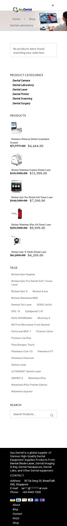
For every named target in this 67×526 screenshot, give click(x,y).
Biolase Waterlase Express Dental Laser (30, 170)
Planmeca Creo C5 (21, 351)
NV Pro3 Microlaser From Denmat (30, 324)
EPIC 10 (15, 311)
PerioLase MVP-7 (21, 331)
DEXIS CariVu (44, 304)
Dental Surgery (21, 103)
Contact (17, 513)
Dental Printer (21, 94)
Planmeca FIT (45, 351)
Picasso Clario (44, 331)
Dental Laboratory (23, 85)
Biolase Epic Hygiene (23, 274)
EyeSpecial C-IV (34, 311)
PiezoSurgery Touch (22, 344)
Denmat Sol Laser (21, 304)
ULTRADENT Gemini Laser (26, 371)
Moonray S (44, 318)
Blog (15, 509)
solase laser (18, 364)
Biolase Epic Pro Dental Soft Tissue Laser (32, 197)
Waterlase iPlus (37, 378)
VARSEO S (17, 378)
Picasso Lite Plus (21, 338)
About (16, 504)
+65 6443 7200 (31, 492)
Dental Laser (20, 89)
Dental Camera (21, 80)
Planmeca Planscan (22, 358)
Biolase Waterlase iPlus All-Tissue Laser (31, 224)
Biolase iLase (40, 291)
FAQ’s (16, 518)
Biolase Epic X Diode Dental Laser (28, 252)
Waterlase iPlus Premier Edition (29, 384)
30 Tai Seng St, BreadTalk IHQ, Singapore (32, 482)
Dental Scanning (22, 98)
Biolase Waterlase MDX (24, 298)
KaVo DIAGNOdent (21, 318)
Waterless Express (22, 391)
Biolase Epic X (19, 291)
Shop (16, 522)
